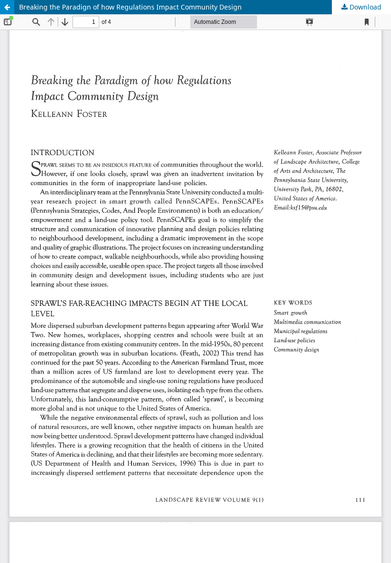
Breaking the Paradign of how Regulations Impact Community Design (130, 6)
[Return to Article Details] (7, 7)
